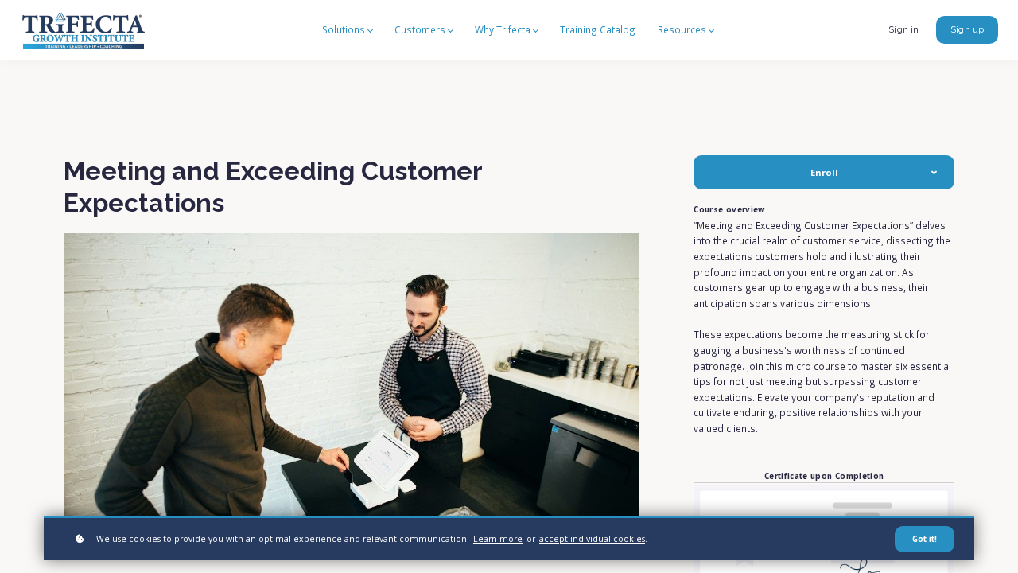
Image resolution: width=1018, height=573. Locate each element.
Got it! (924, 539)
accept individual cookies (592, 538)
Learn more (498, 538)
